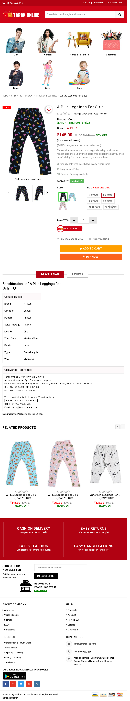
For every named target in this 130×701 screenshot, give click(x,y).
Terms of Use (10, 647)
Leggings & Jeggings (46, 96)
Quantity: (63, 220)
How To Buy (73, 620)
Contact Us (9, 629)
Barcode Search (10, 698)
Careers (71, 624)
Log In (86, 2)
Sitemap (8, 620)
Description (50, 274)
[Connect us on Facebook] (6, 684)
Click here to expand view (28, 179)
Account (72, 615)
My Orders (73, 629)
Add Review (100, 113)
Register (98, 2)
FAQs (6, 624)
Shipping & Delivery (13, 652)
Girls (13, 96)
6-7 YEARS (93, 201)
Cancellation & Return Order (17, 642)
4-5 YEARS (93, 195)
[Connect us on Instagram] (37, 684)
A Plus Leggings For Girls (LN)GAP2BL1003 (21, 497)
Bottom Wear (26, 96)
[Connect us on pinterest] (13, 684)
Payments (72, 610)
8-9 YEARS (108, 201)
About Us (9, 610)
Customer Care (115, 2)
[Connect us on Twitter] (21, 684)
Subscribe (47, 576)
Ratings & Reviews (82, 113)
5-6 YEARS (108, 195)
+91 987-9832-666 (14, 3)
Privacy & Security (12, 657)
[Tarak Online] (21, 13)
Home (5, 96)
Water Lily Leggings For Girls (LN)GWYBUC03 (106, 497)
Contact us (74, 637)
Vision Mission (11, 615)
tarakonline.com (23, 694)
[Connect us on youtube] (29, 684)
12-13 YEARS (111, 207)
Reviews (77, 274)
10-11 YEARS (94, 207)
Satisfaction (10, 662)
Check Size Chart (101, 187)
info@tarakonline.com (85, 643)
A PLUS (72, 128)
